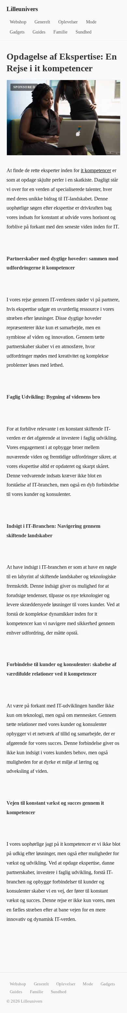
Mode (91, 22)
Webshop (18, 22)
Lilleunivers (22, 9)
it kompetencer (96, 170)
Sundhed (84, 32)
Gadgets (17, 32)
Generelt (42, 22)
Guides (39, 32)
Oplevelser (68, 22)
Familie (60, 32)
